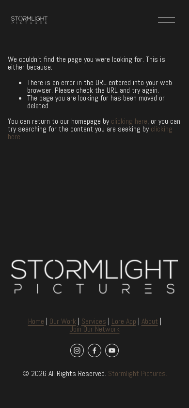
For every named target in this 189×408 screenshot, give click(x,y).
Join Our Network (95, 329)
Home (36, 321)
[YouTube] (112, 350)
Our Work (62, 321)
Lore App (123, 321)
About (150, 321)
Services (93, 321)
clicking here (129, 121)
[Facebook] (94, 350)
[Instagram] (77, 350)
